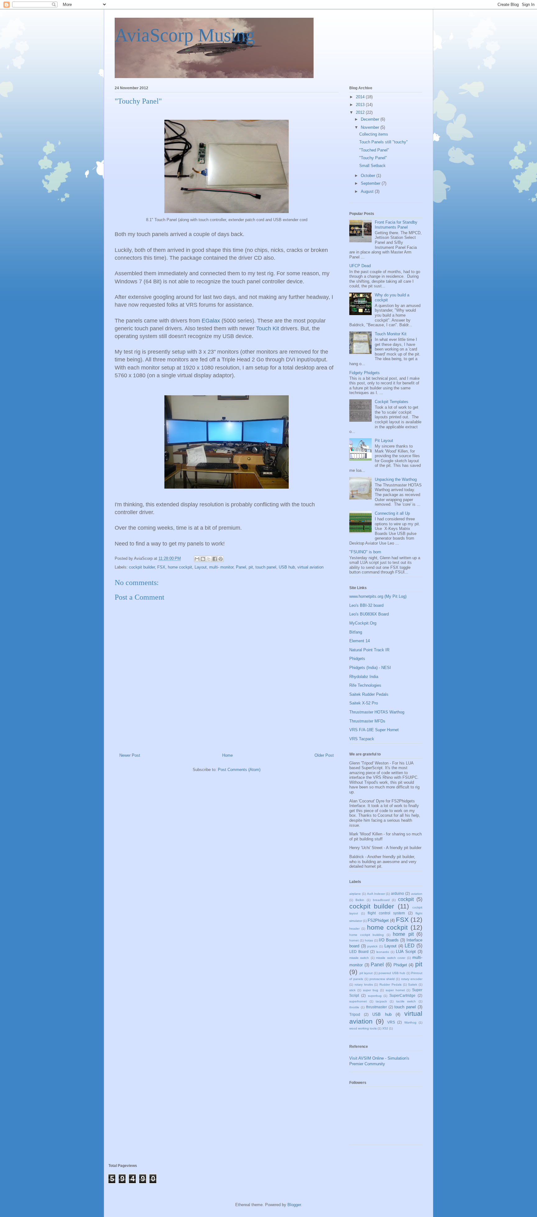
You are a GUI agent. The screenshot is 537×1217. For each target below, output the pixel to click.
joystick (372, 946)
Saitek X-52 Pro (363, 703)
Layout (201, 567)
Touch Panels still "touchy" (383, 142)
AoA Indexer (376, 893)
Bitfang (355, 632)
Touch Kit (267, 328)
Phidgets (357, 658)
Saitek (412, 984)
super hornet (395, 990)
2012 (361, 112)
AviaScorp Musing (185, 35)
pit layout (366, 973)
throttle (354, 1007)
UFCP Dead (360, 265)
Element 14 (359, 641)
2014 (361, 97)
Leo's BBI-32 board (366, 605)
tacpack (381, 1001)
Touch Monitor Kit (390, 334)
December (370, 119)
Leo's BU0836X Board (369, 614)
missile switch (359, 957)
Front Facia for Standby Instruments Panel (396, 225)
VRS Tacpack (361, 738)
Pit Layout (384, 440)
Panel (241, 567)
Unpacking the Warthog (396, 479)
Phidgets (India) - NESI (370, 667)
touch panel (265, 567)
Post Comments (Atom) (239, 769)
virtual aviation (310, 567)
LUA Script (406, 951)
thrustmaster (376, 1007)
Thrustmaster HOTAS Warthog (376, 712)
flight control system (386, 913)
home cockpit (180, 567)
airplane (355, 893)
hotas (369, 940)
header (354, 928)
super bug (371, 990)
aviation (416, 893)
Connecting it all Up (392, 513)
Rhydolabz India (363, 676)
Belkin (360, 900)
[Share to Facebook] (215, 559)
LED (410, 945)
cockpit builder (142, 567)
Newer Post (129, 755)
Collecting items (373, 134)
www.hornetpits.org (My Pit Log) (377, 596)
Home (227, 755)
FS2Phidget (378, 920)
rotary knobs (364, 984)
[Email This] (197, 559)
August (368, 191)
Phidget (400, 965)
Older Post (324, 755)
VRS (391, 1022)
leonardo (382, 952)
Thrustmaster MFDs (367, 721)
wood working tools (363, 1028)
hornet (354, 940)
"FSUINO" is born (365, 552)
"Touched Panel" (374, 150)
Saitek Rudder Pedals (368, 694)
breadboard (381, 900)
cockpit (406, 899)
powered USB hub (392, 973)
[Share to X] (209, 559)
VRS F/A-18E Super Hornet (374, 729)
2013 (361, 104)
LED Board (359, 952)
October (368, 175)
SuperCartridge (402, 995)
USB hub (287, 567)
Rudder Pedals (390, 984)
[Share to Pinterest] (221, 559)
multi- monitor (221, 567)
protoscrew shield (382, 979)
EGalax (211, 321)
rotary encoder (411, 979)
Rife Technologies (365, 685)
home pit (403, 934)
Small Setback (372, 165)
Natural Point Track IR (369, 650)
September (371, 183)
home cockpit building (366, 934)
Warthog (410, 1022)
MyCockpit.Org (362, 623)
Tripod (354, 1014)
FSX (161, 567)
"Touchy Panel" (373, 158)
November (370, 127)
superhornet (358, 1001)
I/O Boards (389, 940)
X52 (385, 1028)
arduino (397, 893)
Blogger (294, 1204)
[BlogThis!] (203, 559)
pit (251, 567)
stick (352, 990)
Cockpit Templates (391, 401)
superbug (375, 995)
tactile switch (406, 1001)
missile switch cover (390, 957)
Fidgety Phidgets (364, 372)
